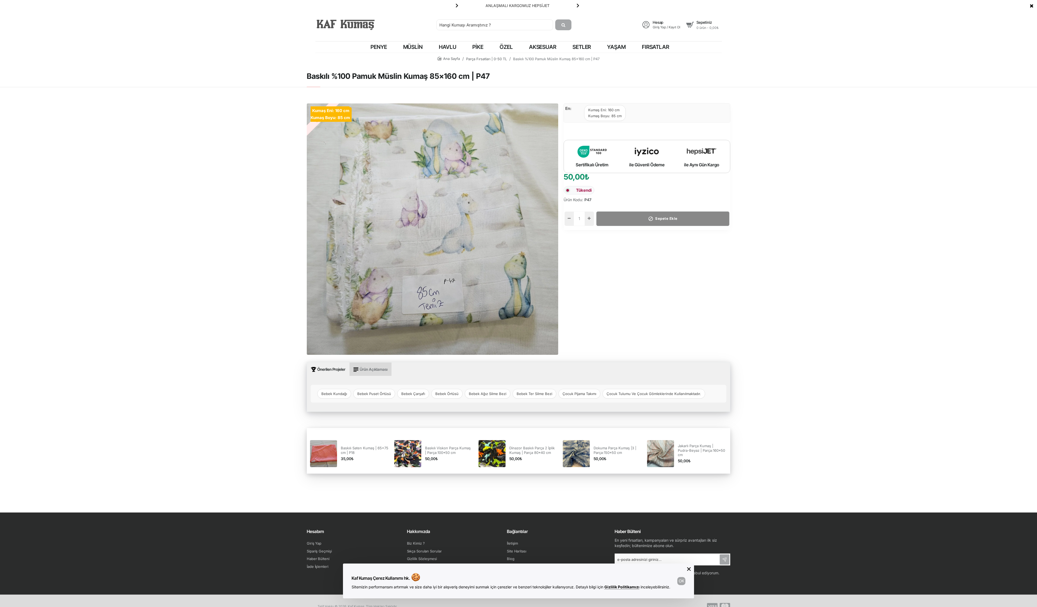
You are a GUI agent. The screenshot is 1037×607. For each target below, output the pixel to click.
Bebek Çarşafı (413, 394)
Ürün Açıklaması (374, 369)
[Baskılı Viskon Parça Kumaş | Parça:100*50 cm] (407, 453)
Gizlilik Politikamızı (621, 587)
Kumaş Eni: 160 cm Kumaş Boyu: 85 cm (605, 113)
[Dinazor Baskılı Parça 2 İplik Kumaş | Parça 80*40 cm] (492, 453)
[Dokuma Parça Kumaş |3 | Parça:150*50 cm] (576, 453)
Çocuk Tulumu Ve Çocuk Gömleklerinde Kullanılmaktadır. (654, 394)
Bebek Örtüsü (447, 394)
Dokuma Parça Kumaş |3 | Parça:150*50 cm (615, 450)
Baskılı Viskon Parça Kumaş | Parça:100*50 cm (448, 450)
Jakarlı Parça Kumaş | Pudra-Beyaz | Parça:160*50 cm (701, 450)
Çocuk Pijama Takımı (579, 394)
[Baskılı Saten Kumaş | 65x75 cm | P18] (323, 453)
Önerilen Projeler (331, 369)
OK (681, 581)
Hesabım (315, 531)
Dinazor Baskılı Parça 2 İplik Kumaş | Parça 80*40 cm (532, 450)
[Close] (1031, 5)
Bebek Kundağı (334, 394)
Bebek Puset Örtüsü (374, 394)
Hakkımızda (418, 531)
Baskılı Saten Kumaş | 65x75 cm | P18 (364, 450)
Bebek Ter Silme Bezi (534, 394)
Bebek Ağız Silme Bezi (487, 394)
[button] (457, 5)
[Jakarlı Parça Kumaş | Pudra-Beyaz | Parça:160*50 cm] (660, 453)
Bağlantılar (517, 531)
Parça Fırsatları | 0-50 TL (486, 59)
